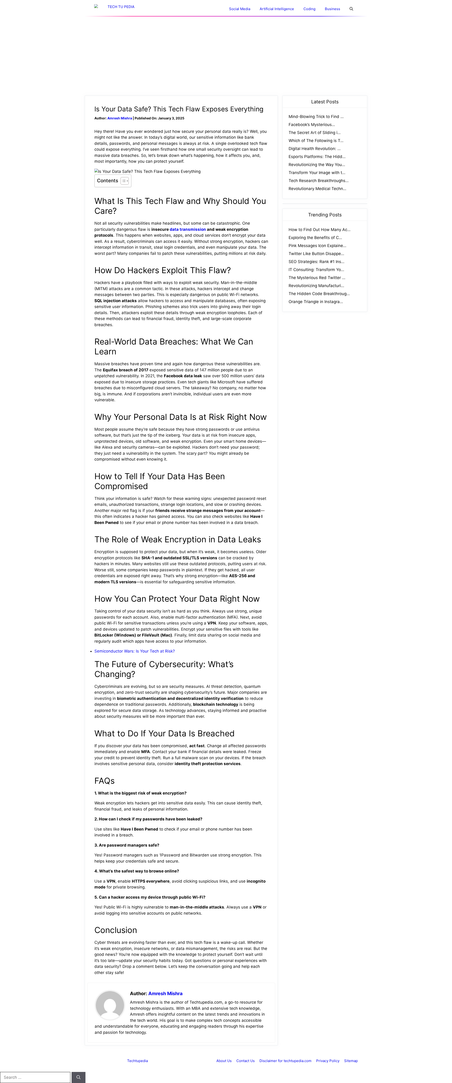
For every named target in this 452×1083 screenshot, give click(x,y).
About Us (224, 1061)
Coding (309, 9)
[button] (351, 9)
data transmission (188, 229)
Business (332, 9)
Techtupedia (137, 1061)
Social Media (239, 9)
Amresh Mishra (119, 118)
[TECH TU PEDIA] (119, 9)
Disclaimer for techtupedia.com (285, 1061)
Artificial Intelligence (277, 9)
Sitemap (351, 1061)
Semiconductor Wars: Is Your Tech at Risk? (134, 651)
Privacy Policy (327, 1061)
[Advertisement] (226, 56)
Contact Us (245, 1061)
